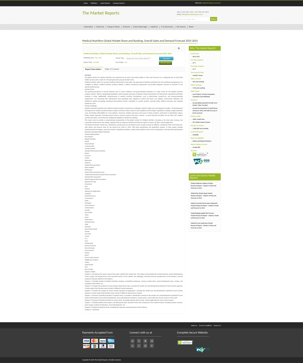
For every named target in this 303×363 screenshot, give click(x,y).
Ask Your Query (165, 63)
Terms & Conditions (205, 326)
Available (196, 135)
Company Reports (119, 3)
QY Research (96, 314)
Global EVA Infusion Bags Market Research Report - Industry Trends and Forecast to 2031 (203, 196)
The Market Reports (100, 13)
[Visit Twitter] (145, 341)
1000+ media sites (199, 119)
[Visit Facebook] (139, 341)
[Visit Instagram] (145, 346)
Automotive (88, 27)
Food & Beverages (140, 27)
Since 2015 (196, 57)
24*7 (194, 63)
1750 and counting (199, 88)
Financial (126, 27)
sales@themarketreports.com (192, 14)
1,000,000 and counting (200, 128)
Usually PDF (196, 147)
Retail (191, 27)
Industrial (154, 27)
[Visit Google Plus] (139, 346)
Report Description (93, 69)
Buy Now (166, 58)
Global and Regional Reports (202, 141)
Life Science (181, 27)
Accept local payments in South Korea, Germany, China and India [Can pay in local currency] (205, 110)
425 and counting (198, 82)
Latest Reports (105, 3)
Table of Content (112, 69)
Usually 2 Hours (198, 75)
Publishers (94, 3)
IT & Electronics (167, 27)
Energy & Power (113, 27)
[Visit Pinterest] (152, 346)
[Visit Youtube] (152, 341)
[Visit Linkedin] (132, 341)
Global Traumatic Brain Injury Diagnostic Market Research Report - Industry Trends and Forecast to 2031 (205, 205)
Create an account (214, 3)
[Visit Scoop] (132, 346)
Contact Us (217, 326)
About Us (194, 326)
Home (86, 3)
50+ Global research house (201, 122)
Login (204, 3)
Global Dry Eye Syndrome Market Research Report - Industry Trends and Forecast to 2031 (203, 225)
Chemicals (100, 27)
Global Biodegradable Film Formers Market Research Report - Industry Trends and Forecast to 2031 (205, 215)
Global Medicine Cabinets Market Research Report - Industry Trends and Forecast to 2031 (203, 186)
